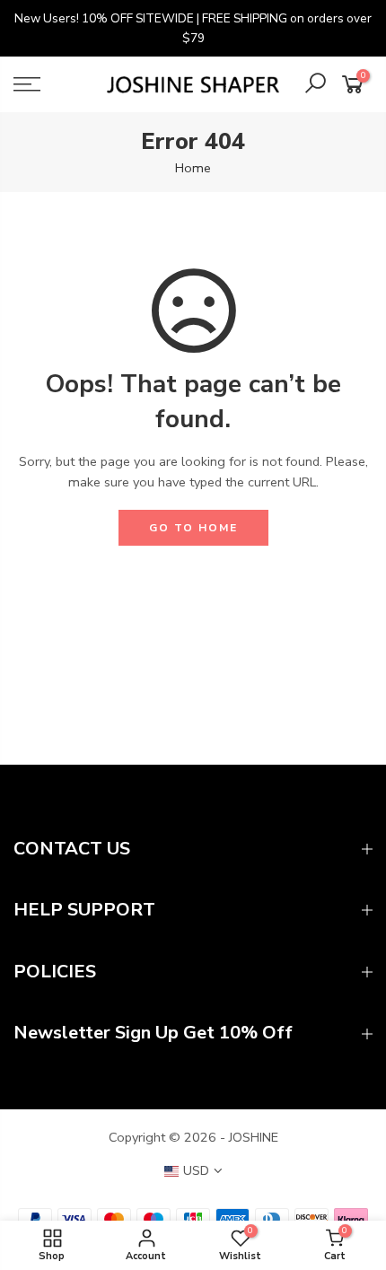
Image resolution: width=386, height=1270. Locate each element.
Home (193, 168)
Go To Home (193, 528)
